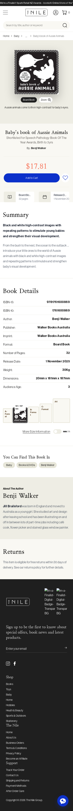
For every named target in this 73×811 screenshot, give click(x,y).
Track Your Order (15, 769)
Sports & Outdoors (16, 715)
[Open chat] (63, 800)
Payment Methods (16, 785)
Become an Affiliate (17, 758)
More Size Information (36, 431)
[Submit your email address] (63, 648)
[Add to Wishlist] (65, 177)
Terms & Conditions (16, 748)
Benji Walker (38, 148)
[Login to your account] (55, 12)
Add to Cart (31, 177)
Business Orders (15, 742)
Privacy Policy (13, 753)
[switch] (57, 431)
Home (6, 35)
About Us (11, 737)
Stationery (11, 720)
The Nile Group (34, 800)
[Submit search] (66, 25)
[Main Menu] (5, 12)
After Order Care (15, 791)
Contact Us (12, 775)
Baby (16, 35)
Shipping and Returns (17, 780)
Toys (8, 689)
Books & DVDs (27, 465)
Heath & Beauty (14, 710)
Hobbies (10, 705)
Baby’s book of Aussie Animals (48, 35)
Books (9, 684)
